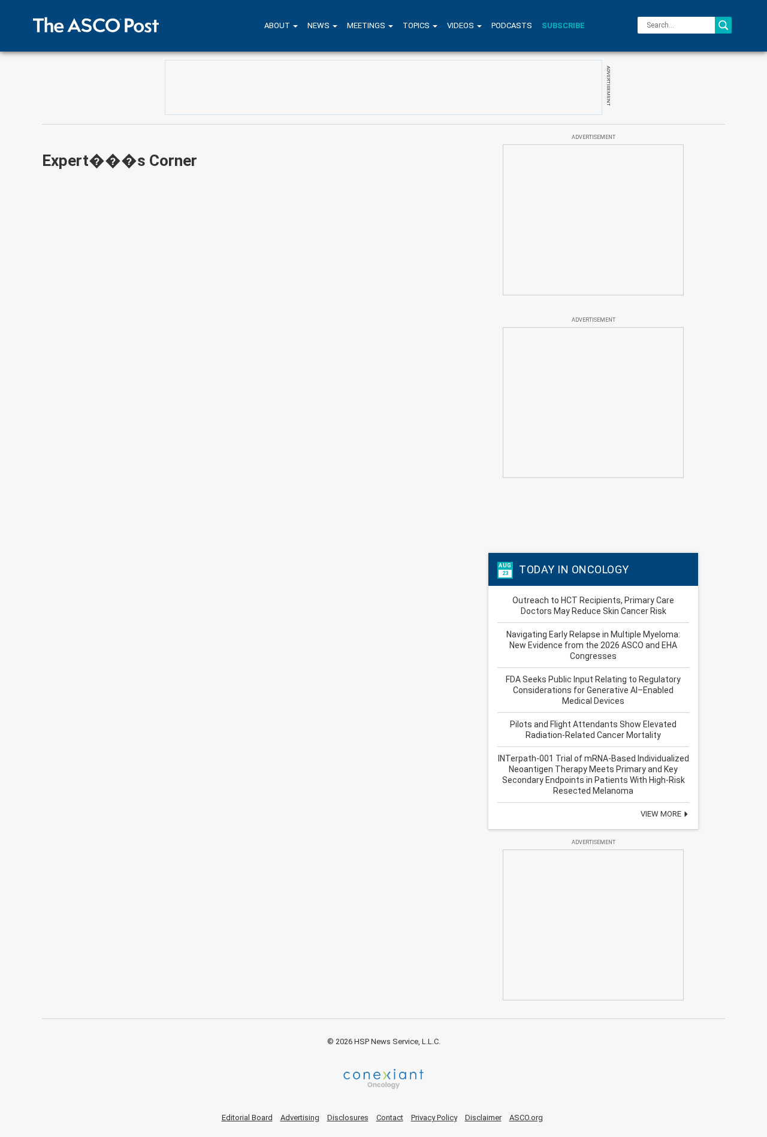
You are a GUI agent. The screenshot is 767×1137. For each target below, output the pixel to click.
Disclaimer (483, 1117)
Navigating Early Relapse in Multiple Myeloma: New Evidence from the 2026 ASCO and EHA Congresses (593, 645)
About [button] (278, 25)
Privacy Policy (434, 1117)
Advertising (299, 1117)
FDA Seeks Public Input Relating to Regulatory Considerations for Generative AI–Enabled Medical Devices (593, 690)
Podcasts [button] (511, 25)
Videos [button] (461, 25)
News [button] (319, 25)
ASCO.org (526, 1117)
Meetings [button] (367, 25)
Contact (389, 1117)
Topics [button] (417, 25)
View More (662, 813)
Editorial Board (247, 1117)
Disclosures (348, 1117)
